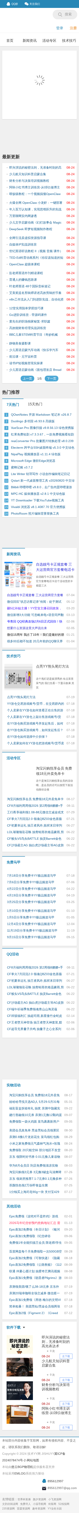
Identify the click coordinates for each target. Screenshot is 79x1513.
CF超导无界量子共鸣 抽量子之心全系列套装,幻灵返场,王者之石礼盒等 (34, 1029)
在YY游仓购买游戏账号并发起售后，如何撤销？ (35, 724)
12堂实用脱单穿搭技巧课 (26, 308)
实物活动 (14, 1085)
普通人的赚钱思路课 (23, 279)
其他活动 (14, 1206)
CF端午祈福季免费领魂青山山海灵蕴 (32, 1009)
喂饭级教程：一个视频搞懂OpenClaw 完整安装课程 (35, 194)
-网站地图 (32, 1460)
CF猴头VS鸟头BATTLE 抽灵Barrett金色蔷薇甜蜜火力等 (34, 839)
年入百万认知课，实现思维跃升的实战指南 (35, 209)
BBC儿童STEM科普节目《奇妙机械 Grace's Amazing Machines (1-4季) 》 (35, 335)
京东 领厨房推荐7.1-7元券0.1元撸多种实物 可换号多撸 (35, 1179)
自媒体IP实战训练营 (23, 244)
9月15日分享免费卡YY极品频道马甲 (31, 937)
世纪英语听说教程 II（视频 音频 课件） (36, 251)
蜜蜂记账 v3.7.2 (22, 467)
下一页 (51, 378)
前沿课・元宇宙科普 (23, 356)
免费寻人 (25, 1504)
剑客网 (52, 1504)
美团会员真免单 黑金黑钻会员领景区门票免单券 (34, 1130)
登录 (59, 28)
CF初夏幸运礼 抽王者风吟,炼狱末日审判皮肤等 (34, 826)
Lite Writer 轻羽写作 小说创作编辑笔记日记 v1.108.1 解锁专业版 (40, 474)
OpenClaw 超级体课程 (24, 264)
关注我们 (34, 3)
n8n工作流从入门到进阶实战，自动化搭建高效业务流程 (36, 300)
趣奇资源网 (38, 1508)
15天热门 (35, 404)
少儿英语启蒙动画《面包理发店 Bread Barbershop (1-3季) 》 (35, 370)
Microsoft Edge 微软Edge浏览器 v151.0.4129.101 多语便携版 (33, 461)
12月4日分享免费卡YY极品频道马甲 (31, 924)
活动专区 (49, 40)
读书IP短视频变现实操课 (26, 363)
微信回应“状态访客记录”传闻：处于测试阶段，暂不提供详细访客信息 (34, 602)
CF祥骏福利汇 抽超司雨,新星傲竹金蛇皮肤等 (34, 1016)
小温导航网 (39, 1504)
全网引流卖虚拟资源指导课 (27, 238)
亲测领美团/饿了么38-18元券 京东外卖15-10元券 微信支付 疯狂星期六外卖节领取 (34, 1287)
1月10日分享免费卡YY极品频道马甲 (31, 910)
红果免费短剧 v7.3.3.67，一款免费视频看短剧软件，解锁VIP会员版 (42, 435)
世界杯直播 (24, 1499)
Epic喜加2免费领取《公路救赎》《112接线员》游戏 (35, 1265)
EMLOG (20, 1473)
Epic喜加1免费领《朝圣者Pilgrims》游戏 (35, 1278)
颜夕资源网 (39, 1499)
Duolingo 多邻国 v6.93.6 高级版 (33, 421)
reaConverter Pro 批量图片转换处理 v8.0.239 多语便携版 (42, 441)
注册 (73, 28)
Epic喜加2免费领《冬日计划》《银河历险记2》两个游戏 (34, 1230)
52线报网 (63, 1504)
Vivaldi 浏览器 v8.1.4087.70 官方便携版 (38, 507)
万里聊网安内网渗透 (23, 216)
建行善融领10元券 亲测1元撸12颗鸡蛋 (35, 1115)
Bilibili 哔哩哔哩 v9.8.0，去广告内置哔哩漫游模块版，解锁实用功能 (41, 487)
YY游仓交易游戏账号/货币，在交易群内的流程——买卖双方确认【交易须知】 (35, 704)
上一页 (27, 378)
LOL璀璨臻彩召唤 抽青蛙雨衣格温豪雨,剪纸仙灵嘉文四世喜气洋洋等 (35, 832)
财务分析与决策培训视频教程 (29, 180)
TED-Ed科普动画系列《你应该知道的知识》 (36, 258)
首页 (9, 40)
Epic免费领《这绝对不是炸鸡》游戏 (33, 1216)
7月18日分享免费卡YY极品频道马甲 (31, 875)
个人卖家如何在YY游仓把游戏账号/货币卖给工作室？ (35, 743)
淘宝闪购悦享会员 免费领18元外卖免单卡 (54, 771)
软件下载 (14, 1327)
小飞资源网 (54, 1499)
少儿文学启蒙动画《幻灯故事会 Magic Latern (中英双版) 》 (35, 223)
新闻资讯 (30, 40)
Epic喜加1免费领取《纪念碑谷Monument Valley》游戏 (30, 1236)
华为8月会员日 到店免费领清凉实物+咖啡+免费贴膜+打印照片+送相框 (33, 1166)
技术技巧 (69, 40)
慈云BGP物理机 (22, 1467)
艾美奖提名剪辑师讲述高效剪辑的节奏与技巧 (35, 293)
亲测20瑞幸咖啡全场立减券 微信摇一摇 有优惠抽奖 (34, 1293)
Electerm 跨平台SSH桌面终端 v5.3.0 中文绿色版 (42, 448)
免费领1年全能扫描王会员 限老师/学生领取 (35, 1243)
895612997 (55, 1481)
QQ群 (14, 3)
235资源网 (8, 1508)
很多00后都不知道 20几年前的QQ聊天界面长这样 (35, 641)
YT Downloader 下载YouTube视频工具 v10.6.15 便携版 (37, 501)
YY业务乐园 (55, 1508)
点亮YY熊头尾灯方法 (52, 666)
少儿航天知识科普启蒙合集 (27, 174)
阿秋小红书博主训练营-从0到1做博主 (34, 187)
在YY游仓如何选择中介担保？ (27, 736)
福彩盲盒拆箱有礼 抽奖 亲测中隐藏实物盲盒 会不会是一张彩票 (34, 1109)
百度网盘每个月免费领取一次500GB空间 (35, 1252)
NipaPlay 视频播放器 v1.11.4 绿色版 (36, 454)
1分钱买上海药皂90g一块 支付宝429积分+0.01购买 (34, 1192)
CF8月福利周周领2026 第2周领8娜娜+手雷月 (35, 806)
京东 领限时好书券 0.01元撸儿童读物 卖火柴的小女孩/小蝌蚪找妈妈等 (34, 1157)
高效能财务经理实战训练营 (27, 328)
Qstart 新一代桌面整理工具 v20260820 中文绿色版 (43, 481)
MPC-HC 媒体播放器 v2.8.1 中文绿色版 (38, 493)
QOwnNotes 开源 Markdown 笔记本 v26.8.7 (41, 414)
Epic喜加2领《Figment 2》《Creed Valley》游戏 (33, 1313)
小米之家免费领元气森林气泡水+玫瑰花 (34, 1144)
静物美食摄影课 (20, 343)
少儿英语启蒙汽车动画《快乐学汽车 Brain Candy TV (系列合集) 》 (33, 350)
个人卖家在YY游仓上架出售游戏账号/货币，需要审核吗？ (34, 717)
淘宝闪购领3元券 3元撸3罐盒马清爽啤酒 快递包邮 (35, 1172)
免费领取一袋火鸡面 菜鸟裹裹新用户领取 (34, 1122)
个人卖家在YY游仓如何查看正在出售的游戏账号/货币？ (35, 710)
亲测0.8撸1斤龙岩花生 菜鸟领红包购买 (34, 1137)
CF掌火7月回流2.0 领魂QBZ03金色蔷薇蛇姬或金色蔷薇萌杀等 (34, 819)
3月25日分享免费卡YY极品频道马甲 (31, 902)
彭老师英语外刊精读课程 (26, 273)
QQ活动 (13, 954)
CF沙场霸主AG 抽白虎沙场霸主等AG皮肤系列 (35, 845)
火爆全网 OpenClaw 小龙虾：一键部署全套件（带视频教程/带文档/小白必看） (36, 203)
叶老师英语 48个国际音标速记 (29, 286)
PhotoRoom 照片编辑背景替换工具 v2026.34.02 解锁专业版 (35, 514)
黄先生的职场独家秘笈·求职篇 (29, 321)
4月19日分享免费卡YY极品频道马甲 (31, 895)
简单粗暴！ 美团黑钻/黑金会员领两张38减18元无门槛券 (34, 1307)
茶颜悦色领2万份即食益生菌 (28, 1185)
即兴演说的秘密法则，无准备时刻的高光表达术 (35, 168)
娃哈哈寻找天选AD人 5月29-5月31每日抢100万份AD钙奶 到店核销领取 (34, 1102)
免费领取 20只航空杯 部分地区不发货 (35, 1150)
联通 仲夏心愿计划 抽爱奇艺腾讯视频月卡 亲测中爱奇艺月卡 (34, 1271)
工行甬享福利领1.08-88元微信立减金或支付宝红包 (35, 812)
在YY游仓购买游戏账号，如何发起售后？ (35, 730)
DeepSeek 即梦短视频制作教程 (30, 229)
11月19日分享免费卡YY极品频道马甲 (32, 930)
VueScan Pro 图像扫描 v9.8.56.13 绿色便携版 (42, 428)
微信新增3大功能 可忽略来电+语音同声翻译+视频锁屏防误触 (35, 615)
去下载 (66, 1356)
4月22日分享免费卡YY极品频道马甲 (31, 888)
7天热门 (13, 404)
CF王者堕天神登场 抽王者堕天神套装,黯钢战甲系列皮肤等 (34, 1023)
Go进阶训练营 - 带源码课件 (28, 315)
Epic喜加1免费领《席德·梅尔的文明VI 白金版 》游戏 (35, 1300)
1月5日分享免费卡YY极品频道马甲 (30, 917)
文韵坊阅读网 (10, 1504)
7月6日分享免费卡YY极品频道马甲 (30, 882)
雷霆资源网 (23, 1508)
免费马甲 (14, 862)
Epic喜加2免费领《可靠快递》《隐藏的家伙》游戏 (34, 1258)
